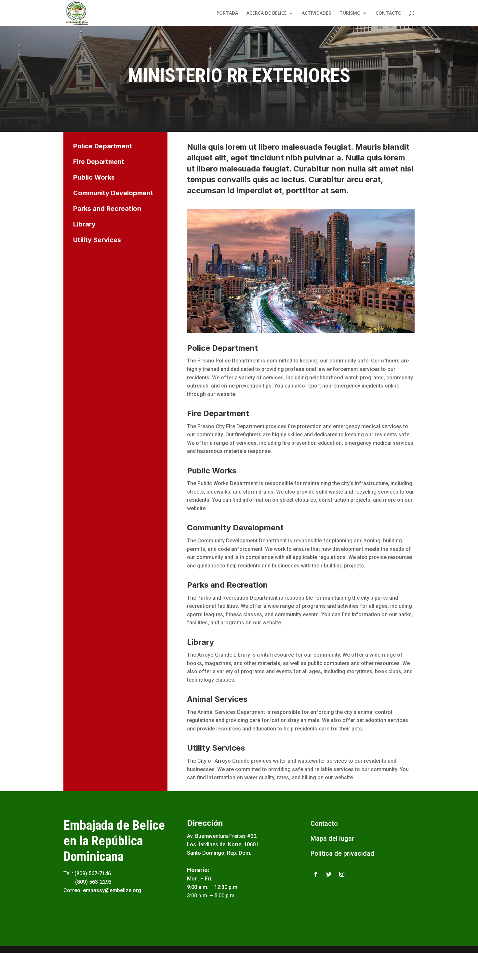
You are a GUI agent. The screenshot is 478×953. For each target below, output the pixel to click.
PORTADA (227, 13)
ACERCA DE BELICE (266, 13)
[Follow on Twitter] (329, 874)
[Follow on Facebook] (316, 874)
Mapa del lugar (332, 838)
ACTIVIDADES (316, 13)
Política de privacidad (342, 853)
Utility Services (97, 240)
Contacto (324, 823)
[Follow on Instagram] (342, 874)
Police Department (102, 146)
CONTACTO (389, 13)
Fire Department (98, 162)
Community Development (113, 193)
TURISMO (350, 13)
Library (84, 224)
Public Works (94, 177)
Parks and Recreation (107, 208)
